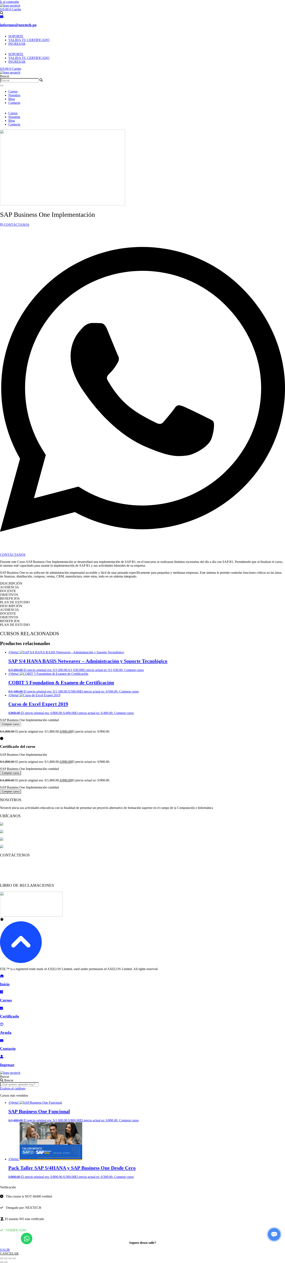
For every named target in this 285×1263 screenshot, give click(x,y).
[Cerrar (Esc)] (14, 1258)
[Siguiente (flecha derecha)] (6, 1262)
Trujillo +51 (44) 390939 (16, 877)
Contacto (14, 102)
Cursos (13, 91)
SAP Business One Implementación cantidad (29, 720)
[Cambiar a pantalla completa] (6, 1258)
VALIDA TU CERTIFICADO (28, 40)
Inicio (5, 984)
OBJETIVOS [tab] (9, 594)
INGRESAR (16, 43)
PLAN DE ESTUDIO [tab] (15, 602)
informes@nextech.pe (18, 25)
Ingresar (7, 1065)
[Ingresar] (1, 1056)
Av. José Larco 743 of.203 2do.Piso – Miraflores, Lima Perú (43, 824)
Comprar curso (134, 670)
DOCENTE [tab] (8, 591)
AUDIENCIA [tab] (9, 587)
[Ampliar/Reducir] (1, 1258)
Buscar (4, 1076)
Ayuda (5, 1032)
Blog (11, 99)
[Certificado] (1, 1008)
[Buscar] (1, 85)
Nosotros (14, 95)
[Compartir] (10, 1258)
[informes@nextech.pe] (1, 17)
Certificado (9, 1016)
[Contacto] (1, 1040)
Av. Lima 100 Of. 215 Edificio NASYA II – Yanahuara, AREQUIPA (49, 839)
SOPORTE (15, 36)
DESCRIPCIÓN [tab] (11, 583)
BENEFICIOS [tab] (10, 598)
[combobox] (19, 80)
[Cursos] (1, 992)
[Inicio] (2, 976)
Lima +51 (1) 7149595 (15, 863)
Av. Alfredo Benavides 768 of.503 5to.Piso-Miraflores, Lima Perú (47, 832)
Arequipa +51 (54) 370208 (17, 870)
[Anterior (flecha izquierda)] (1, 1262)
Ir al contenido (9, 2)
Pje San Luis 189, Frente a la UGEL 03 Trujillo (35, 847)
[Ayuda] (1, 1024)
